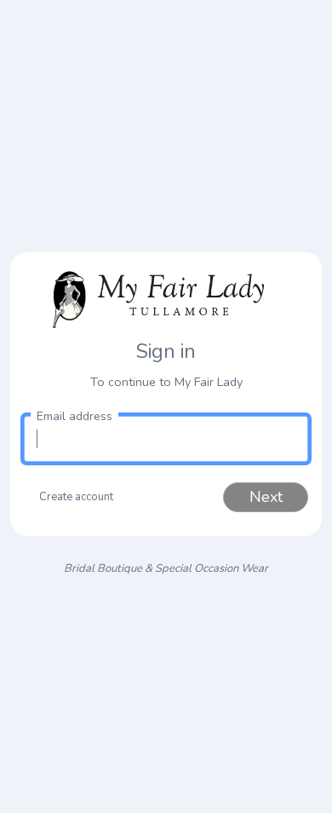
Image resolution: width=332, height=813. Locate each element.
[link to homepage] (166, 297)
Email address (74, 416)
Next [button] (266, 497)
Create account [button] (76, 497)
